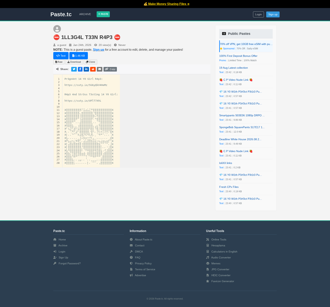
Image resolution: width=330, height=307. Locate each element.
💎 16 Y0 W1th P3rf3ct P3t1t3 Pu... (240, 91)
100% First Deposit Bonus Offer (238, 55)
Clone (91, 62)
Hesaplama (218, 245)
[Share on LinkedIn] (86, 69)
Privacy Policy (143, 263)
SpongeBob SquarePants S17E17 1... (242, 127)
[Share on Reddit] (93, 69)
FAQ (137, 257)
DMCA (138, 251)
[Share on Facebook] (80, 69)
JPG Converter (220, 269)
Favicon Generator (222, 281)
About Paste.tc (143, 239)
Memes (215, 263)
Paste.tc (61, 14)
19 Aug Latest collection (233, 67)
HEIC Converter (221, 275)
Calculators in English (224, 251)
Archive (85, 14)
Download (75, 62)
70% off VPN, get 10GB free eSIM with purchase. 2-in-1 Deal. (246, 44)
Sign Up (63, 257)
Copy (112, 69)
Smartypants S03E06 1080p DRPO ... (242, 115)
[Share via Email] (99, 69)
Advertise (140, 275)
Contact (139, 245)
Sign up (272, 14)
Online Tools (218, 239)
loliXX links (225, 162)
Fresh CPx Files (229, 186)
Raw (59, 62)
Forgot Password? (69, 263)
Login (258, 14)
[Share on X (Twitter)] (74, 69)
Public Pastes (238, 34)
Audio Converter (221, 257)
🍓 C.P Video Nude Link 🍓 (236, 79)
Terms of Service (144, 269)
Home (62, 239)
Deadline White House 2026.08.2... (240, 139)
